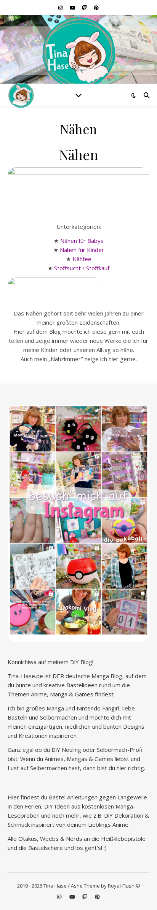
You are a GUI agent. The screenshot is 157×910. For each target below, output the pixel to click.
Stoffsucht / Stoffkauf (81, 268)
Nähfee (81, 259)
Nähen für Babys (82, 240)
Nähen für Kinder (82, 250)
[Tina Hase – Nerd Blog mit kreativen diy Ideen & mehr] (78, 52)
